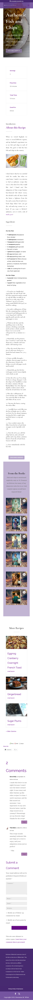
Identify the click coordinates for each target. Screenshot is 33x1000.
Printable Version (14, 50)
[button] (24, 500)
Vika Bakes (13, 827)
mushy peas (9, 214)
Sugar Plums (14, 721)
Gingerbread (14, 694)
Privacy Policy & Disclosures (15, 988)
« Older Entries (11, 731)
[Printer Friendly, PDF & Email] (16, 743)
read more (11, 671)
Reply (24, 822)
